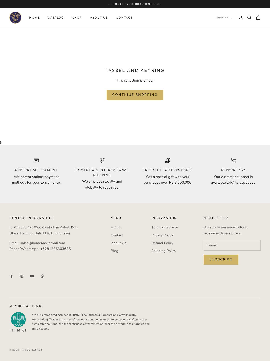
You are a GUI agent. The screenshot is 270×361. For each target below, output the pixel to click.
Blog (114, 250)
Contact (124, 17)
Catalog (56, 17)
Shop (77, 17)
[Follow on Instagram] (22, 276)
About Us (99, 17)
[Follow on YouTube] (32, 276)
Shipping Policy (163, 250)
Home (34, 17)
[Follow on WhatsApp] (42, 276)
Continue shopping (135, 94)
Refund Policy (162, 243)
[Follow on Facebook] (11, 276)
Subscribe (221, 259)
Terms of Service (164, 227)
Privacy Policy (162, 235)
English (222, 17)
